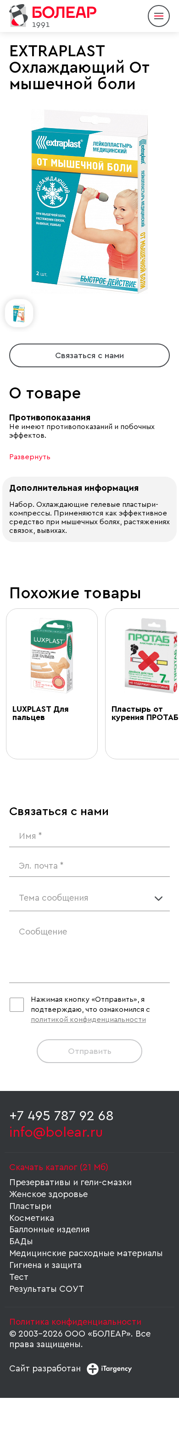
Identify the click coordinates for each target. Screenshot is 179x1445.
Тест (18, 1277)
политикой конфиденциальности (88, 1019)
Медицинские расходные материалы (86, 1253)
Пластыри (30, 1206)
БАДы (21, 1241)
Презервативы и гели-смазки (70, 1182)
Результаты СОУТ (46, 1289)
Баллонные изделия (49, 1229)
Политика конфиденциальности (75, 1322)
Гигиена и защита (45, 1265)
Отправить (90, 1051)
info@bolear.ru (56, 1132)
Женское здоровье (48, 1194)
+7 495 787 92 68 (61, 1116)
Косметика (31, 1218)
